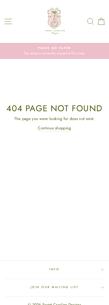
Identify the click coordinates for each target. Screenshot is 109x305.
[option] (54, 51)
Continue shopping (54, 128)
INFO (54, 269)
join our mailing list (54, 287)
